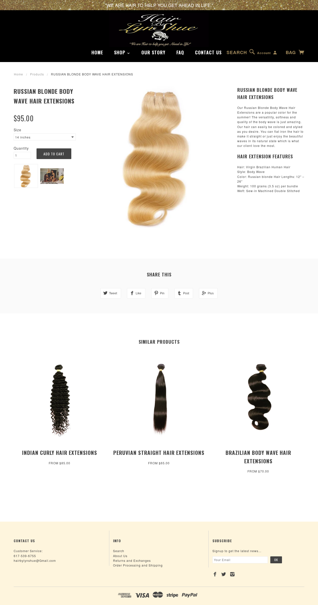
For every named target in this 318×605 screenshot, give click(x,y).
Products (37, 74)
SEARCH (237, 52)
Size (17, 129)
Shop (120, 52)
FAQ (180, 52)
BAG (291, 52)
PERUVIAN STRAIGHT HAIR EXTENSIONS (158, 452)
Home (97, 52)
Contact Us (208, 52)
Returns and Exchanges (132, 560)
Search (118, 551)
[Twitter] (223, 574)
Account (264, 53)
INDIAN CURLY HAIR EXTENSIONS (59, 452)
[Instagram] (232, 574)
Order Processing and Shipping (138, 565)
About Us (120, 556)
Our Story (153, 52)
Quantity (21, 148)
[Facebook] (215, 574)
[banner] (159, 30)
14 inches (23, 137)
